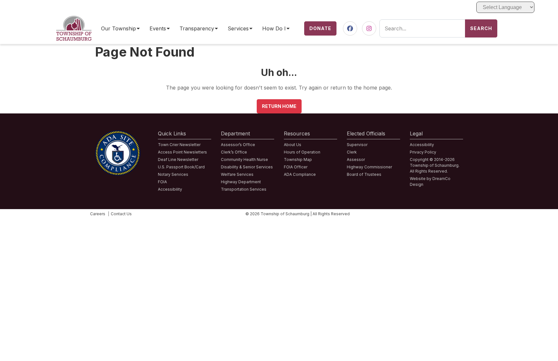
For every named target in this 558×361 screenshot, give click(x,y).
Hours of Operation (302, 152)
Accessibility (170, 189)
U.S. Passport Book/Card (181, 167)
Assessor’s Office (238, 144)
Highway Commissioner (369, 167)
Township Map (298, 159)
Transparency (197, 29)
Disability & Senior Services (247, 167)
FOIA (162, 181)
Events (158, 29)
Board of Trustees (364, 174)
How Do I (274, 29)
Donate (320, 28)
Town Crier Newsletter (179, 144)
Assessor (356, 159)
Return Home (279, 106)
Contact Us (121, 213)
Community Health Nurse (244, 159)
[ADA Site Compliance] (117, 134)
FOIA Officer (295, 167)
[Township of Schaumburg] (74, 19)
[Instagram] (369, 28)
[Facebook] (350, 28)
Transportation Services (243, 189)
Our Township (118, 29)
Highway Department (241, 181)
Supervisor (357, 144)
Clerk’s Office (234, 152)
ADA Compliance (300, 174)
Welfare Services (237, 174)
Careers (97, 213)
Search (481, 28)
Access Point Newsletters (182, 152)
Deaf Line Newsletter (178, 159)
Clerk (352, 152)
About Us (292, 144)
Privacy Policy (423, 152)
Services (238, 29)
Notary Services (173, 174)
